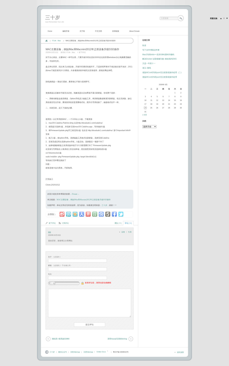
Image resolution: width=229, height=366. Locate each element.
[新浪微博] (62, 214)
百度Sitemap (88, 352)
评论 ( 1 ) (128, 223)
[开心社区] (88, 214)
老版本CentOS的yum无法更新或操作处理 (159, 77)
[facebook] (114, 214)
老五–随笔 (146, 68)
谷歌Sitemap (75, 352)
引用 (129, 232)
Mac (59, 41)
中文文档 (98, 31)
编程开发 (65, 31)
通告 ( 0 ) (118, 223)
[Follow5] (107, 214)
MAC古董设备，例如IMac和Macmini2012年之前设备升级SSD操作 (84, 200)
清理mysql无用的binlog (117, 339)
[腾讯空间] (75, 214)
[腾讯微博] (68, 214)
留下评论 (82, 52)
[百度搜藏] (101, 214)
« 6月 (144, 115)
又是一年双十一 (148, 63)
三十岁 (52, 17)
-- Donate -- (74, 194)
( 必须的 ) (54, 257)
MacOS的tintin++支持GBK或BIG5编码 (158, 54)
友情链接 (115, 31)
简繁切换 (213, 18)
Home (50, 31)
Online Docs (101, 352)
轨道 (144, 45)
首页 (46, 41)
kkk (49, 232)
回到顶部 (180, 352)
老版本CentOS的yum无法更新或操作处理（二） (162, 72)
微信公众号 (62, 352)
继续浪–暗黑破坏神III (60, 339)
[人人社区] (81, 214)
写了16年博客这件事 (151, 50)
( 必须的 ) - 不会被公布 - (60, 265)
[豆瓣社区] (94, 214)
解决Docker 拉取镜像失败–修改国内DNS (159, 59)
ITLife (54, 41)
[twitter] (120, 214)
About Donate (134, 31)
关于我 (82, 31)
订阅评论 (65, 223)
